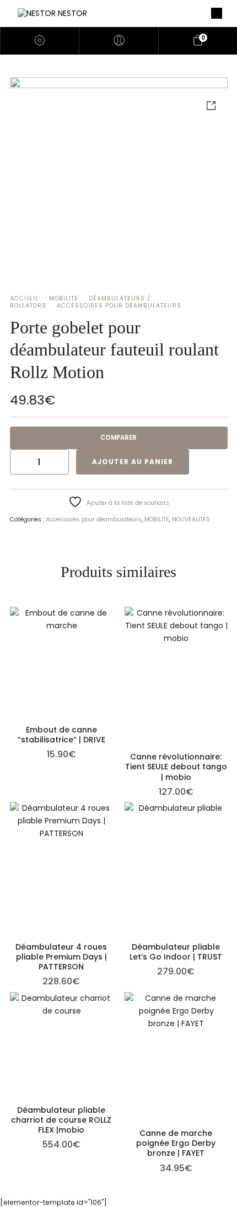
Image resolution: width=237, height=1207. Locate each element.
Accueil (24, 298)
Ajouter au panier (132, 461)
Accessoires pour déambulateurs (119, 305)
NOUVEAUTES (191, 519)
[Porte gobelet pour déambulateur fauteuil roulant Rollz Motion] (119, 186)
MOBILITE (63, 298)
